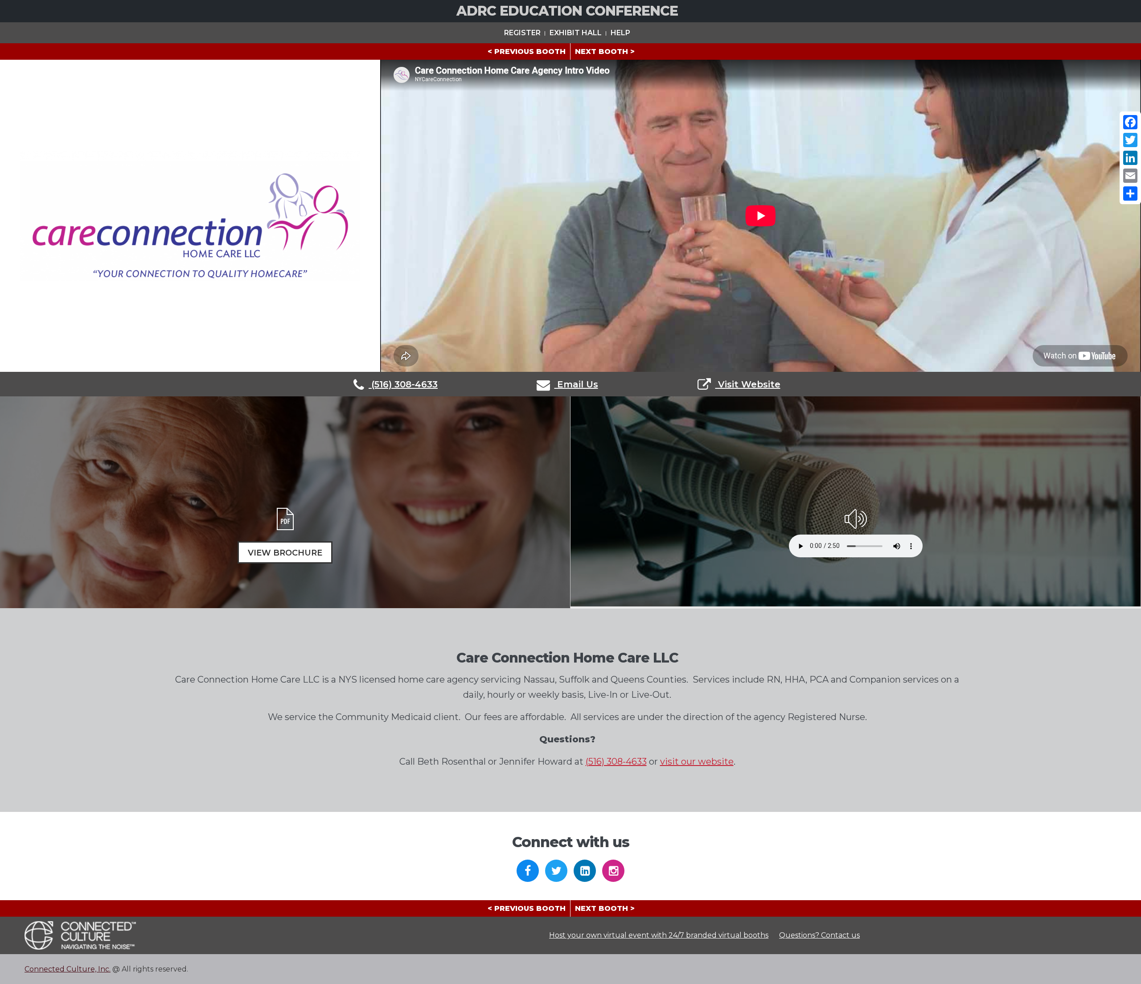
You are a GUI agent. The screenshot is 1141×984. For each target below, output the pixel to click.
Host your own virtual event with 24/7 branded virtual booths (658, 935)
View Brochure (285, 553)
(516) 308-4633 (403, 384)
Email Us (576, 384)
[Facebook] (1130, 122)
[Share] (1130, 193)
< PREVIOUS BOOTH (527, 51)
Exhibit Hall (576, 33)
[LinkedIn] (1130, 158)
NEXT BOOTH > (605, 51)
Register (522, 33)
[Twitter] (1130, 140)
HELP (620, 33)
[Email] (1130, 176)
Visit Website (747, 384)
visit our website (697, 761)
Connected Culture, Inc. (68, 969)
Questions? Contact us (819, 935)
